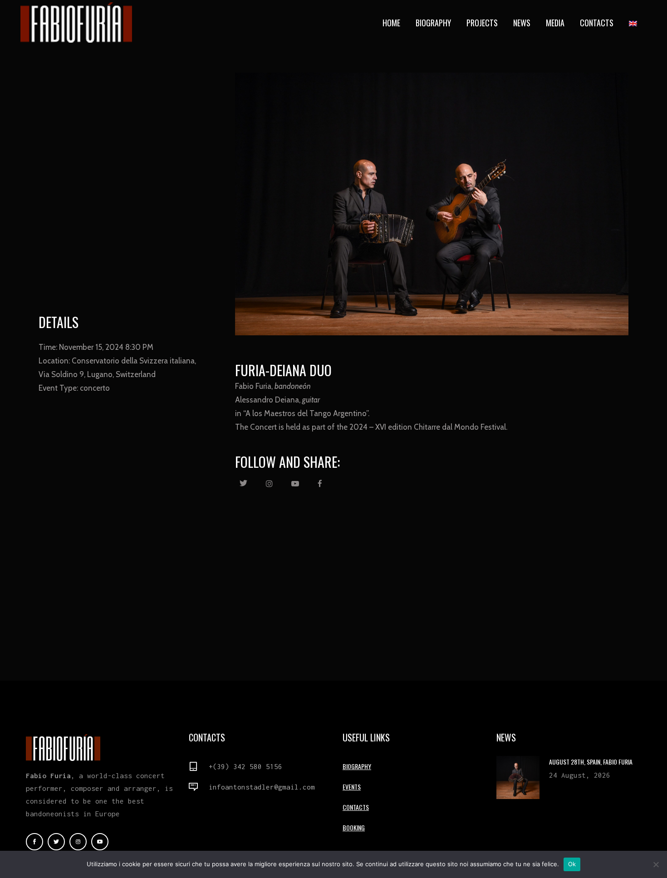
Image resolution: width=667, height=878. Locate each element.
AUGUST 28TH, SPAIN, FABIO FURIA (591, 761)
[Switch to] (634, 22)
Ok (572, 864)
